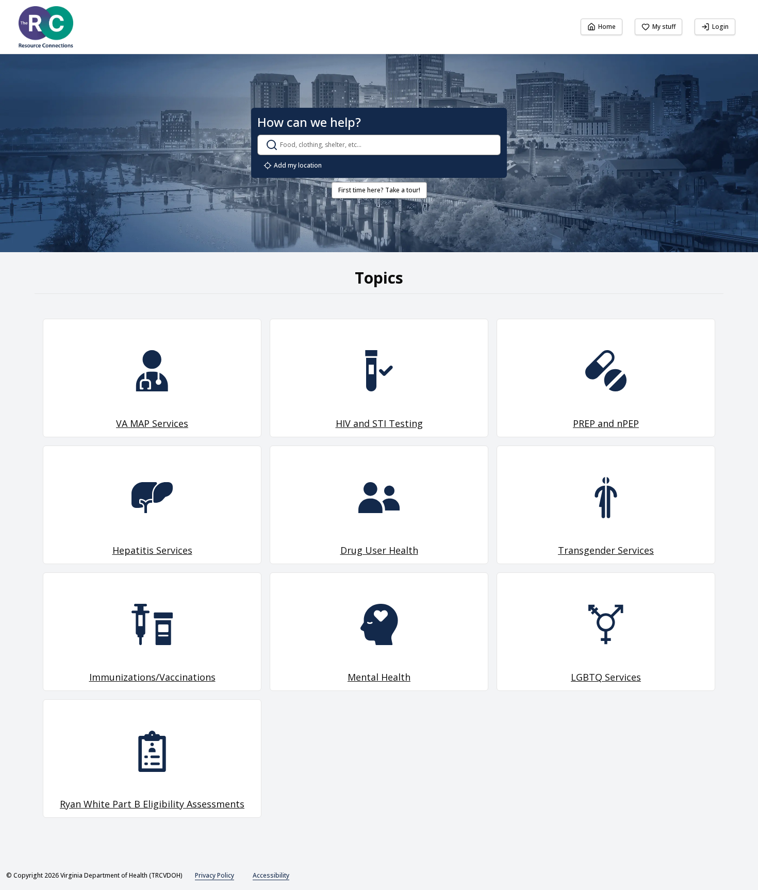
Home (607, 26)
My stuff (663, 26)
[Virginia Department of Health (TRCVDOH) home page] (46, 26)
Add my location (298, 165)
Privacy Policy (214, 875)
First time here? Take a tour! (379, 190)
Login (720, 26)
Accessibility (271, 875)
